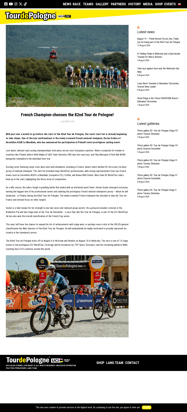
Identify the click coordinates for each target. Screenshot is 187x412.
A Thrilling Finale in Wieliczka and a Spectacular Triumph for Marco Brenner (158, 55)
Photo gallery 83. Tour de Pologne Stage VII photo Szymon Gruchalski (157, 147)
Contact (132, 363)
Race (77, 4)
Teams (88, 4)
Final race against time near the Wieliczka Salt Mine (158, 70)
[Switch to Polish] (180, 4)
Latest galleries (148, 124)
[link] (5, 4)
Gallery (102, 4)
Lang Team (114, 363)
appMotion (71, 365)
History (134, 4)
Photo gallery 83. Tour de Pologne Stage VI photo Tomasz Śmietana (157, 162)
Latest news (146, 32)
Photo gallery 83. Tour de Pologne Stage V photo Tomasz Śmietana (156, 192)
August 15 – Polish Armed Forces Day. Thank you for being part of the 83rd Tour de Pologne (158, 40)
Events (170, 4)
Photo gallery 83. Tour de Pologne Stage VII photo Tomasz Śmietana (157, 132)
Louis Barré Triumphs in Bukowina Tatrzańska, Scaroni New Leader (158, 85)
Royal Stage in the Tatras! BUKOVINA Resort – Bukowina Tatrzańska (158, 100)
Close (146, 407)
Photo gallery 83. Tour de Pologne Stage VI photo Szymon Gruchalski (157, 177)
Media (148, 4)
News (67, 4)
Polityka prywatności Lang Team (21, 368)
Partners (118, 4)
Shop (159, 4)
